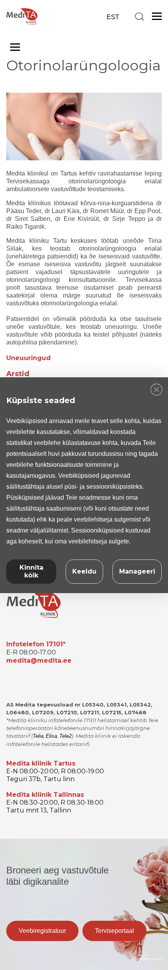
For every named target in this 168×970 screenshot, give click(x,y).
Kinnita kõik (31, 571)
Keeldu (84, 571)
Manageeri (137, 571)
